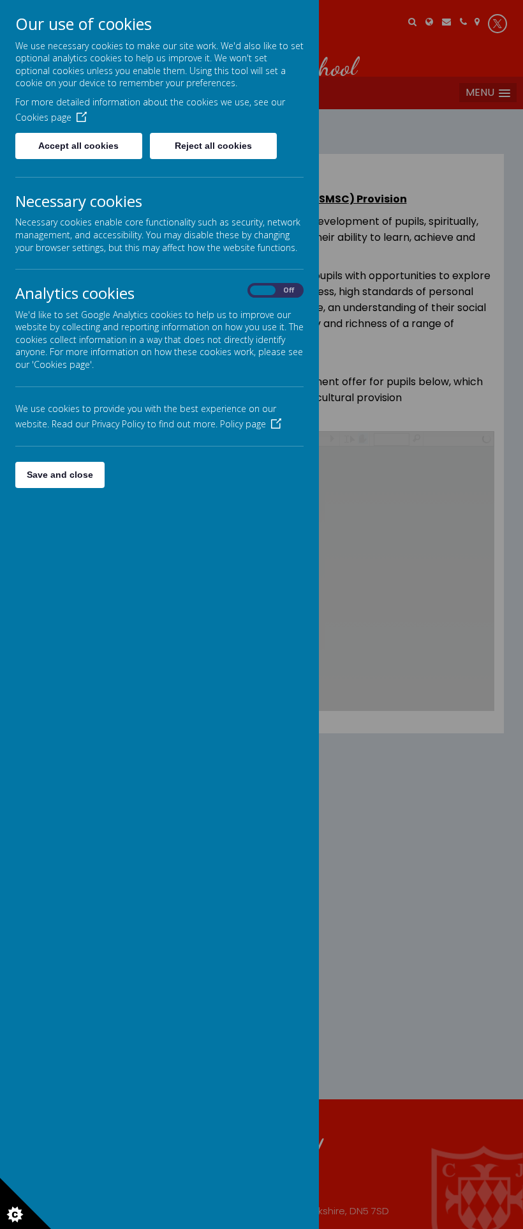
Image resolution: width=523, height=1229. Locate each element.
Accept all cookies (78, 146)
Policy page (243, 424)
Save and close (60, 474)
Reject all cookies (213, 146)
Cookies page (43, 117)
